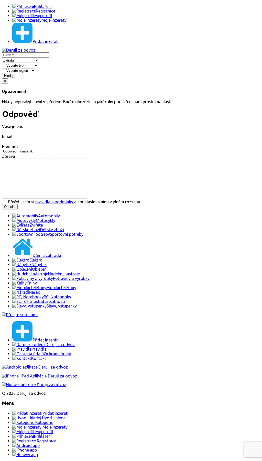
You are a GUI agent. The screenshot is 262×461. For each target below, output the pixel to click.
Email (7, 136)
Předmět (10, 146)
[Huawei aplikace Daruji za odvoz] (34, 384)
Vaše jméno (13, 126)
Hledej (8, 76)
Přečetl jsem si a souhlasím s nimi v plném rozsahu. (74, 201)
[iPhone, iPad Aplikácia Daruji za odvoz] (39, 376)
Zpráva (8, 156)
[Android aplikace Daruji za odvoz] (35, 367)
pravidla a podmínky (54, 201)
